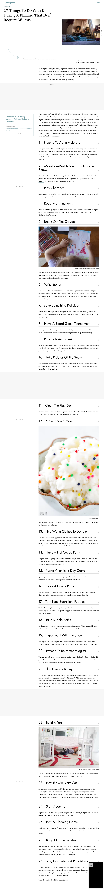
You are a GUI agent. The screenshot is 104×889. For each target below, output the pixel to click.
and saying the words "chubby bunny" (62, 678)
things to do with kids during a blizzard (86, 74)
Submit (8, 130)
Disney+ (41, 181)
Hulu (91, 179)
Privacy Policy (8, 133)
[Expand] (90, 864)
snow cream (77, 522)
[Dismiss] (101, 864)
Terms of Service (26, 133)
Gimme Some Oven (94, 518)
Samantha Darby (85, 61)
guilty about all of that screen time (74, 176)
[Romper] (9, 3)
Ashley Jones (96, 61)
